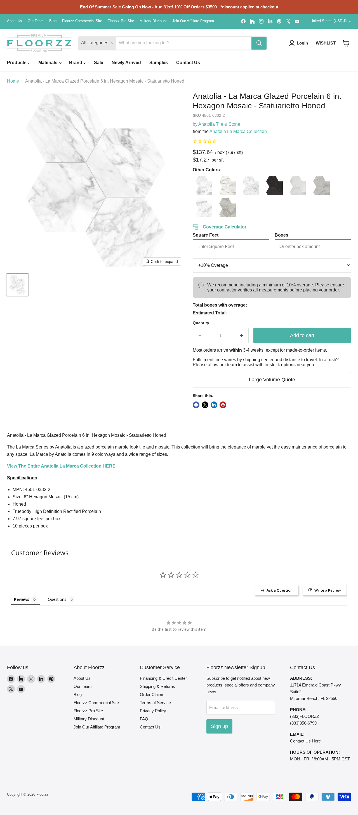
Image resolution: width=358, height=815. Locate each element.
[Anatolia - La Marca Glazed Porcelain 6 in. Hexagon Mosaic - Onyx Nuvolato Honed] (296, 185)
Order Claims (152, 694)
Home (13, 81)
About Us (14, 21)
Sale (98, 62)
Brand (76, 62)
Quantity (201, 323)
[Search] (259, 43)
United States (328, 21)
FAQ (144, 718)
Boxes (281, 235)
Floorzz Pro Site (121, 21)
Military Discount (153, 21)
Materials (48, 62)
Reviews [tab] (21, 599)
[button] (346, 43)
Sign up (219, 726)
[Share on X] (205, 404)
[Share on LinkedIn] (214, 404)
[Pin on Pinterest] (223, 404)
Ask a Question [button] (280, 590)
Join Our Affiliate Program (193, 21)
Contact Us (188, 62)
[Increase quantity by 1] (241, 335)
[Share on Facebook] (196, 404)
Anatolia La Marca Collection (238, 131)
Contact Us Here (305, 741)
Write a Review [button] (327, 590)
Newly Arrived (126, 62)
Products (17, 62)
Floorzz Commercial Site (82, 21)
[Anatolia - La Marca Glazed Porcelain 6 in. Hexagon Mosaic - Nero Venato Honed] (273, 185)
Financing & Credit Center (163, 678)
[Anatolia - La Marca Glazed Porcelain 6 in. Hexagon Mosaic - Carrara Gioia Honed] (249, 185)
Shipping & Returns (157, 686)
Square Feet (205, 235)
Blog (52, 21)
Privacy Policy (153, 710)
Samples (158, 62)
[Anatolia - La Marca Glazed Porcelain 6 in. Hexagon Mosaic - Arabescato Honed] (202, 185)
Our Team (36, 21)
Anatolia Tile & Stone (219, 124)
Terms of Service (155, 702)
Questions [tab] (57, 599)
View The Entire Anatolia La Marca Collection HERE (61, 466)
